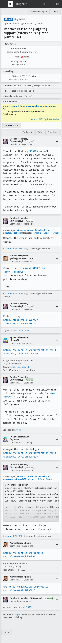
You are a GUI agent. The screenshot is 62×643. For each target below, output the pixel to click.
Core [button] (23, 48)
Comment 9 (15, 580)
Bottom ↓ (28, 132)
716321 (18, 430)
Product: (14, 48)
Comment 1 (15, 224)
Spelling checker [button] (29, 52)
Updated (14, 601)
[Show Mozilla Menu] (10, 4)
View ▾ (55, 11)
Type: (16, 56)
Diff (40, 119)
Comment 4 (15, 343)
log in (17, 614)
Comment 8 (15, 546)
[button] (54, 4)
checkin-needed (21, 330)
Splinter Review (51, 119)
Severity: (14, 64)
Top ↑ (6, 632)
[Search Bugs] (44, 4)
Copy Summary (37, 11)
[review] (18, 272)
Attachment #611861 (12, 248)
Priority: (15, 61)
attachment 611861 (29, 268)
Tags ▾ (40, 132)
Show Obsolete (11, 125)
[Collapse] (56, 141)
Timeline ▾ (53, 132)
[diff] (7, 272)
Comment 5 (15, 383)
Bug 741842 (19, 19)
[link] (31, 502)
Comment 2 (15, 261)
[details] (48, 268)
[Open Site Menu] (4, 4)
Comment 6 (15, 442)
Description (15, 144)
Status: (15, 76)
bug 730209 (31, 151)
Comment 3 (15, 309)
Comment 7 (15, 470)
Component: (13, 52)
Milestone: (13, 79)
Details (33, 119)
